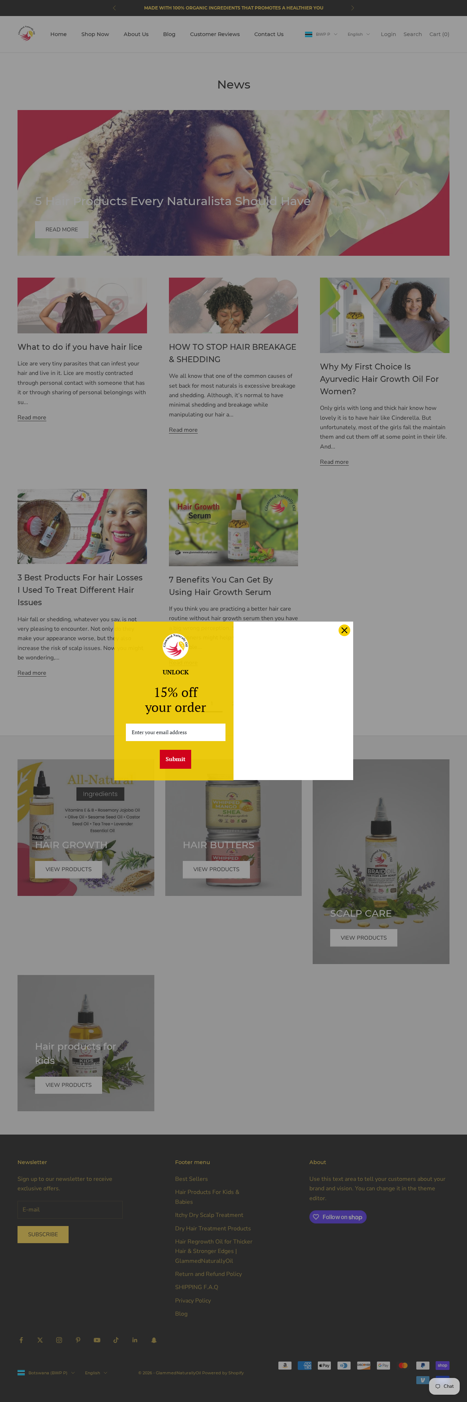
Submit (175, 759)
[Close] (344, 630)
